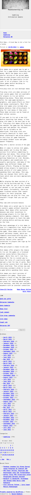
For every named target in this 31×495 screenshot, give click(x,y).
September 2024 (9, 375)
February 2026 (8, 341)
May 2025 (6, 359)
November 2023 (8, 395)
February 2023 (8, 413)
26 (5, 455)
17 (1, 452)
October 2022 (8, 421)
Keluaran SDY (5, 325)
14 (9, 450)
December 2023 (8, 393)
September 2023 (9, 399)
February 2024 (8, 389)
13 (7, 450)
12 (5, 450)
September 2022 (9, 423)
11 (3, 450)
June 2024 (7, 381)
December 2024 (8, 369)
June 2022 (7, 429)
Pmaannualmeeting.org (15, 9)
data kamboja (5, 305)
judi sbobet (4, 312)
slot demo (4, 319)
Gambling (6, 35)
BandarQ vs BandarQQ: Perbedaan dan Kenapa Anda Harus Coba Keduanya (15, 480)
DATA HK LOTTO (5, 299)
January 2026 (8, 343)
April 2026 (7, 337)
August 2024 (7, 377)
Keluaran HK (7, 37)
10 (1, 450)
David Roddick (17, 494)
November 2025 (8, 347)
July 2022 (7, 427)
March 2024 (7, 387)
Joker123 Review (6, 289)
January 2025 (8, 367)
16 (13, 450)
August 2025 (7, 353)
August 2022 (7, 425)
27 (7, 455)
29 (11, 455)
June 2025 (7, 357)
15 (11, 450)
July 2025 (7, 355)
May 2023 (6, 407)
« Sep (2, 459)
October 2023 (8, 397)
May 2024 (6, 383)
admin (22, 47)
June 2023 (7, 405)
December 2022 (8, 417)
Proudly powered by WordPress (12, 492)
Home (5, 33)
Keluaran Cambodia (7, 302)
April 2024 (7, 385)
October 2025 (8, 349)
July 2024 (7, 379)
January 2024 (8, 391)
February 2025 (8, 365)
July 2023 (7, 403)
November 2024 (8, 371)
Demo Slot (4, 309)
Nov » (9, 459)
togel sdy (4, 322)
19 (5, 452)
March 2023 (7, 411)
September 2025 (9, 351)
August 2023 (7, 401)
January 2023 (8, 415)
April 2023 (7, 409)
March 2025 (7, 363)
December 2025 (8, 345)
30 (13, 455)
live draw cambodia (7, 315)
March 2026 (7, 339)
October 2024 (8, 373)
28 (9, 455)
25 (3, 455)
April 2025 (7, 361)
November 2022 (8, 419)
